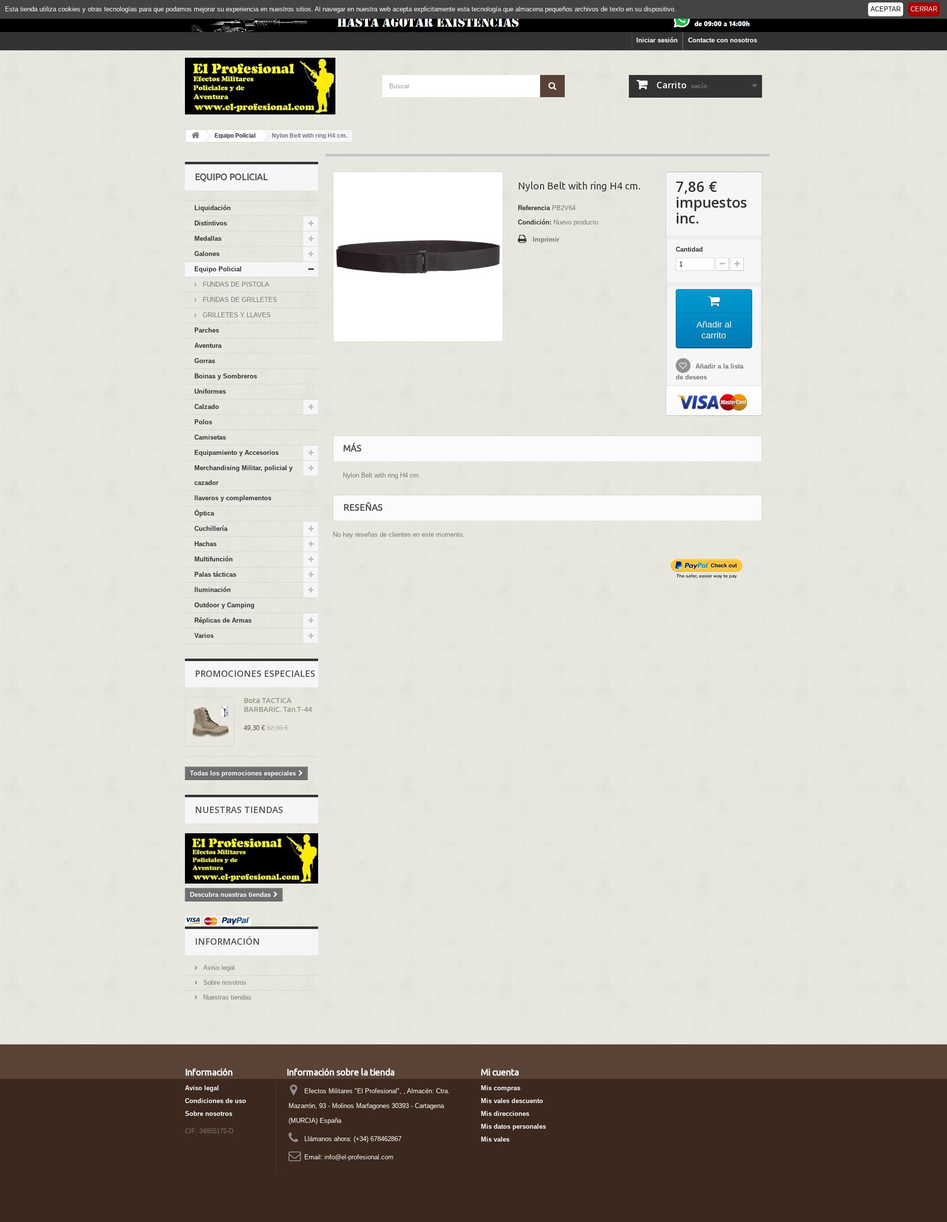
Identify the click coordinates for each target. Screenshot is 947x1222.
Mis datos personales (513, 1126)
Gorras (204, 361)
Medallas (207, 238)
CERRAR (924, 9)
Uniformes (210, 391)
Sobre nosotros (224, 982)
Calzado (206, 406)
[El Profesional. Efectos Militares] (276, 86)
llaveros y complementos (232, 498)
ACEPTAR (886, 9)
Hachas (205, 544)
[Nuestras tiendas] (251, 858)
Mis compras (500, 1088)
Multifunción (213, 559)
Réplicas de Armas (223, 620)
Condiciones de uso (215, 1101)
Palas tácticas (215, 574)
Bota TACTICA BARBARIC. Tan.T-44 (278, 704)
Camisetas (210, 437)
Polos (203, 422)
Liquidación (212, 208)
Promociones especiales (255, 673)
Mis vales (495, 1139)
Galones (206, 254)
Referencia (534, 208)
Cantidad (689, 249)
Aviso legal (218, 967)
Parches (206, 330)
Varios (204, 635)
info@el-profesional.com (359, 1157)
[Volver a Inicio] (195, 136)
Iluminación (212, 589)
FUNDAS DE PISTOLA (235, 284)
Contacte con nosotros (722, 40)
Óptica (204, 513)
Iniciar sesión (657, 40)
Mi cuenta (500, 1072)
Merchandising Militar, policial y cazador (243, 475)
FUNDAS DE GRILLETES (239, 299)
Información (227, 941)
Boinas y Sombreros (225, 376)
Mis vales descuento (512, 1101)
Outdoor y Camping (224, 605)
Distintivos (210, 223)
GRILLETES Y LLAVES (236, 315)
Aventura (207, 345)
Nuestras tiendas (239, 809)
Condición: (534, 222)
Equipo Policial (218, 269)
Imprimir (546, 239)
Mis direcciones (505, 1113)
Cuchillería (210, 528)
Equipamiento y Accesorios (236, 452)
